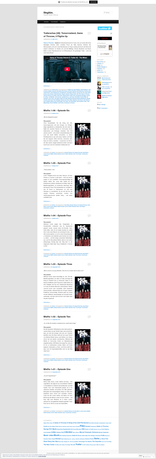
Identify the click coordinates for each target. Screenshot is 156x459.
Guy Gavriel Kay (102, 47)
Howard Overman (78, 152)
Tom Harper (78, 154)
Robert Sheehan (73, 100)
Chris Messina (62, 92)
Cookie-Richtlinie (42, 456)
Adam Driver (47, 423)
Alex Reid (67, 205)
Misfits (52, 154)
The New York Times (60, 444)
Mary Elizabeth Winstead (71, 98)
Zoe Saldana (101, 444)
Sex (100, 439)
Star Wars (55, 441)
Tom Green (78, 255)
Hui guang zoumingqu (81, 95)
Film (80, 94)
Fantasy (78, 426)
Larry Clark (51, 98)
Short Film (105, 439)
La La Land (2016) (106, 88)
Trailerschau (55, 89)
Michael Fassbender (104, 432)
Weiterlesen (47, 86)
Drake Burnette (57, 94)
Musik (98, 65)
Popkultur (99, 68)
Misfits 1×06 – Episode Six (56, 110)
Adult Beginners (84, 89)
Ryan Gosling (64, 439)
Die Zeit (50, 426)
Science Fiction (89, 439)
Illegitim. (48, 12)
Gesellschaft (66, 429)
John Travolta (58, 97)
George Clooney (47, 95)
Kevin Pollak (83, 97)
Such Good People (58, 101)
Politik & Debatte (101, 67)
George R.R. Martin (50, 429)
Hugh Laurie (72, 95)
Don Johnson (50, 94)
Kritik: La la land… (106, 87)
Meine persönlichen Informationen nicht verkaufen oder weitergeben (93, 453)
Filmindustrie (93, 426)
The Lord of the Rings (106, 441)
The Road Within (72, 101)
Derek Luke (79, 92)
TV (82, 444)
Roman (58, 439)
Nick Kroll (50, 100)
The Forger (65, 101)
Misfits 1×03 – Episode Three (58, 263)
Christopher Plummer (72, 92)
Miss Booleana (105, 78)
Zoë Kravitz (61, 102)
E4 (73, 152)
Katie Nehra (77, 97)
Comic (46, 426)
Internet (95, 429)
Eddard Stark (55, 426)
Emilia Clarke (73, 94)
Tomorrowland (80, 101)
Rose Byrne (80, 100)
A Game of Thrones (59, 423)
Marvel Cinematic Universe (89, 432)
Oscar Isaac (85, 435)
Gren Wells (54, 95)
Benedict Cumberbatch (100, 423)
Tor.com (73, 445)
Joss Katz (71, 97)
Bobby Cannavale (52, 91)
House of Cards (89, 429)
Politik (103, 435)
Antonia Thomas (68, 152)
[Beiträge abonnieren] (97, 104)
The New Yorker (49, 444)
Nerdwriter (69, 435)
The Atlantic (88, 441)
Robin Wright (52, 439)
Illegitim (103, 95)
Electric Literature (63, 426)
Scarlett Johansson (80, 439)
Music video (49, 435)
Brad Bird (59, 91)
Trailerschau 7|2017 (106, 79)
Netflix (74, 435)
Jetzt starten (93, 2)
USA (84, 444)
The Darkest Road (102, 46)
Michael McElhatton (81, 98)
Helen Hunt (59, 95)
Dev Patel (85, 92)
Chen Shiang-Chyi (55, 92)
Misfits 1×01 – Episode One (57, 369)
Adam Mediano (76, 89)
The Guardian (97, 441)
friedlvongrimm (105, 82)
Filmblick (87, 426)
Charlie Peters (47, 92)
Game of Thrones (49, 43)
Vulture (87, 444)
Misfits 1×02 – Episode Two (57, 316)
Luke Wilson (57, 98)
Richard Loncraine (65, 100)
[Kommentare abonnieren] (97, 108)
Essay (74, 426)
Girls (71, 429)
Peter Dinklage (56, 100)
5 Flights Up (70, 89)
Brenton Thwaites (72, 91)
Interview (99, 429)
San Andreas (87, 100)
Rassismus (107, 435)
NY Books (78, 435)
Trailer (85, 101)
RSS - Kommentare (103, 108)
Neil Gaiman (63, 435)
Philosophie (98, 435)
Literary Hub (60, 432)
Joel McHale (51, 97)
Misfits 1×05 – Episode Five (57, 162)
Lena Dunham (47, 432)
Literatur (99, 63)
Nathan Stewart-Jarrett (59, 154)
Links (53, 432)
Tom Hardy (67, 444)
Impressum (62, 22)
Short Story (48, 441)
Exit (77, 94)
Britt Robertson (80, 91)
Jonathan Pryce (65, 97)
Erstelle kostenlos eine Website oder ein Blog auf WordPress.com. (62, 453)
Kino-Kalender (54, 22)
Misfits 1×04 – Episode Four (57, 215)
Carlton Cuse (87, 91)
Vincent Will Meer (54, 102)
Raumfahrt (46, 439)
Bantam (86, 423)
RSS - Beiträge (102, 104)
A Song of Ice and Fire (75, 423)
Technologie (82, 441)
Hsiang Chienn (66, 95)
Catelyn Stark (108, 423)
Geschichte (60, 429)
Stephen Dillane (50, 101)
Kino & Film (100, 61)
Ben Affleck (91, 423)
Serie (45, 101)
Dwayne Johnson (66, 94)
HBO (83, 429)
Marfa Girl (62, 98)
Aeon (51, 423)
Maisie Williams (76, 432)
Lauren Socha (47, 154)
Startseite (46, 22)
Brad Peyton (65, 91)
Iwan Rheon (85, 152)
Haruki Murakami (77, 429)
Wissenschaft (93, 444)
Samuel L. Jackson (71, 439)
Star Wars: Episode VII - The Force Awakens (68, 441)
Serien (53, 152)
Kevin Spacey (105, 429)
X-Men (97, 444)
